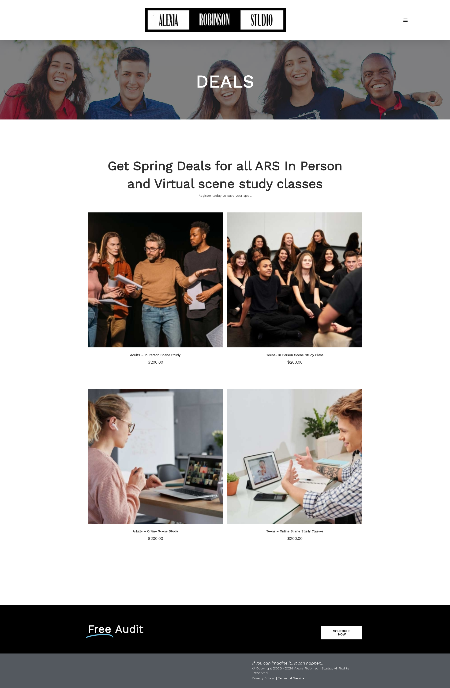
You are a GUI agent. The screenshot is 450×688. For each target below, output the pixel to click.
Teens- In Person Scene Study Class (294, 355)
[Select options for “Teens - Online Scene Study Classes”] (339, 509)
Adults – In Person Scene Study (155, 355)
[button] (405, 19)
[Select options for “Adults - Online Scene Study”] (199, 509)
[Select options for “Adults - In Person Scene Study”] (199, 333)
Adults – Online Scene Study (155, 531)
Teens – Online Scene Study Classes (294, 531)
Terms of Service (291, 678)
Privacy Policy (263, 678)
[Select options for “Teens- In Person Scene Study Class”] (339, 333)
